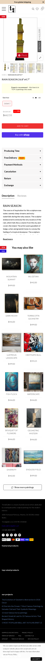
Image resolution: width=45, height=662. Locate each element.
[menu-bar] (4, 9)
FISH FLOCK (11, 394)
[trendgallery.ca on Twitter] (7, 535)
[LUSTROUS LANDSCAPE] (11, 342)
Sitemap (5, 639)
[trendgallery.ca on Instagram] (15, 535)
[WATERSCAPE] (33, 382)
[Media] (40, 57)
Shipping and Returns (10, 632)
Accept (36, 659)
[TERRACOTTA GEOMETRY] (33, 303)
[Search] (33, 9)
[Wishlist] (37, 9)
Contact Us (29, 636)
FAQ (19, 636)
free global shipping (22, 2)
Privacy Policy (27, 632)
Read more (8, 239)
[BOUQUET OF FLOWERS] (11, 418)
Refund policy (33, 639)
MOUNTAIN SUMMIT (11, 278)
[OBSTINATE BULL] (33, 342)
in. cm (37, 97)
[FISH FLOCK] (11, 382)
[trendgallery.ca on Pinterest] (11, 535)
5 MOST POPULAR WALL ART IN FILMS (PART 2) (22, 623)
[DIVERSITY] (11, 457)
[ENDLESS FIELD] (33, 457)
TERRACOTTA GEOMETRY (33, 317)
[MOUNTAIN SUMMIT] (11, 264)
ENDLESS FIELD (33, 469)
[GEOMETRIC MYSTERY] (33, 418)
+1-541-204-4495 (8, 530)
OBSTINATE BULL (33, 355)
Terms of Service (8, 636)
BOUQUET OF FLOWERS (11, 431)
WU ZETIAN (33, 276)
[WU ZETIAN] (33, 264)
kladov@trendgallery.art (10, 526)
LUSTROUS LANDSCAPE (11, 356)
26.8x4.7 (7, 104)
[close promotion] (43, 2)
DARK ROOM (11, 316)
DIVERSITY (11, 469)
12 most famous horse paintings (14, 613)
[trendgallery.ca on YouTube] (19, 535)
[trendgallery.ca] (12, 8)
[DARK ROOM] (11, 303)
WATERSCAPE (33, 394)
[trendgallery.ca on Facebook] (3, 535)
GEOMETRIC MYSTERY (33, 432)
